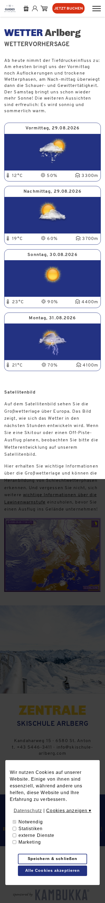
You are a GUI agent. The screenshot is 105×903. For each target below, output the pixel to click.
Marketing (29, 842)
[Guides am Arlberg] (9, 8)
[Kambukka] (63, 895)
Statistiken (30, 828)
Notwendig (30, 821)
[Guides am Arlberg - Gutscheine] (27, 8)
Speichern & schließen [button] (53, 858)
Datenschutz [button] (28, 810)
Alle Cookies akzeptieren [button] (52, 870)
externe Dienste (36, 835)
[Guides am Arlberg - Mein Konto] (36, 8)
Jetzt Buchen (68, 8)
